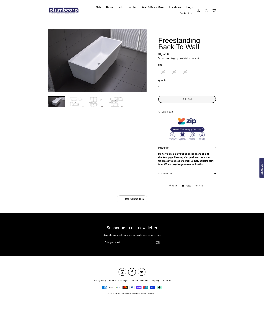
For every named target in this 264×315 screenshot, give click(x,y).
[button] (165, 111)
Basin (109, 7)
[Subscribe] (157, 242)
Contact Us (186, 13)
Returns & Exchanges (118, 280)
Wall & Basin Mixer (153, 7)
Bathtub (132, 7)
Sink (120, 7)
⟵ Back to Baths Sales (132, 198)
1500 (174, 71)
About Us (167, 280)
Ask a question (165, 173)
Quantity (162, 80)
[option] (97, 60)
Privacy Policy (100, 280)
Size (160, 64)
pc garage (143, 294)
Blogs (189, 7)
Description (163, 147)
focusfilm (151, 294)
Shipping (174, 58)
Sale (98, 7)
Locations (175, 7)
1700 (185, 71)
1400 (163, 71)
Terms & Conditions (139, 280)
